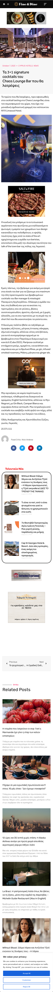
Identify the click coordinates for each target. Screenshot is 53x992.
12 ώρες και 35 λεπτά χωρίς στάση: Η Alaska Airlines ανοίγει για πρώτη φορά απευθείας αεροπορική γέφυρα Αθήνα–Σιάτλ (24, 841)
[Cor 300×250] (26, 372)
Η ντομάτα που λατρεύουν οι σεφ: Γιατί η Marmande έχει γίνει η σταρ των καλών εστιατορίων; (21, 732)
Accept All (26, 973)
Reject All (26, 987)
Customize (26, 980)
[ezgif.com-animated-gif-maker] (26, 201)
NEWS (36, 66)
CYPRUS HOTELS (25, 66)
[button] (45, 4)
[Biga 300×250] (26, 267)
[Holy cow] (26, 18)
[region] (26, 972)
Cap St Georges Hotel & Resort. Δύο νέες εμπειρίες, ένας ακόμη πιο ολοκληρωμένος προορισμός (34, 549)
